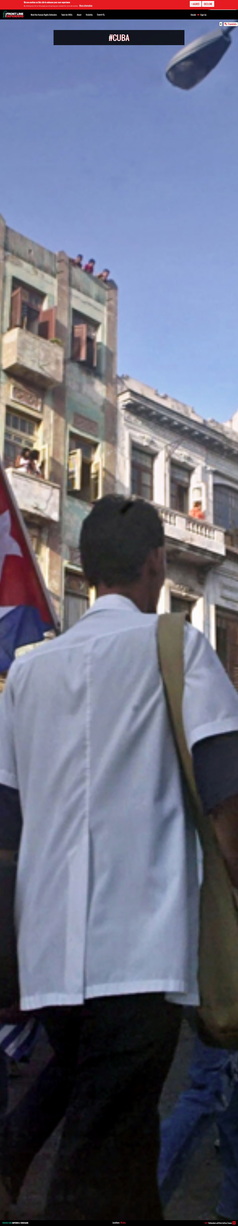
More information (85, 5)
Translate (232, 24)
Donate (193, 15)
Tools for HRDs (66, 14)
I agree (196, 4)
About (79, 14)
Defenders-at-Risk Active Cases (218, 1223)
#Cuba (123, 1222)
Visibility (89, 14)
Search (100, 14)
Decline (208, 4)
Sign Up (203, 15)
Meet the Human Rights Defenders (44, 14)
